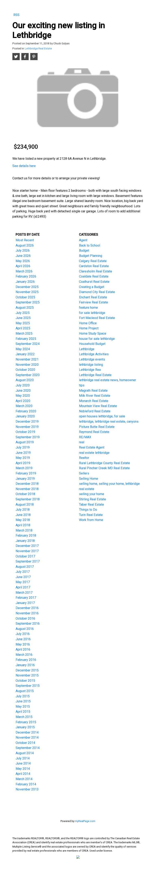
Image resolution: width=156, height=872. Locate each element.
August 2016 (25, 629)
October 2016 (25, 618)
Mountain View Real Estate (98, 406)
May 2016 (23, 644)
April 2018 (23, 525)
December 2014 (27, 732)
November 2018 (27, 489)
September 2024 (28, 344)
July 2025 (23, 313)
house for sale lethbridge (97, 339)
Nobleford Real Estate (94, 411)
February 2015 (26, 722)
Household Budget (92, 344)
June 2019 (23, 453)
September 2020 (28, 375)
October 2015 (25, 681)
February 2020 (26, 411)
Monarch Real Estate (93, 401)
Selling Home (88, 479)
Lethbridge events (92, 359)
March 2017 (24, 592)
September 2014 (28, 748)
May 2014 (23, 769)
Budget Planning (90, 256)
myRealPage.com (85, 821)
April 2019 (23, 463)
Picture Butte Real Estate (97, 427)
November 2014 (27, 737)
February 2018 (26, 535)
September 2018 (28, 499)
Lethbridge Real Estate (38, 48)
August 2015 (25, 691)
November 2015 (27, 675)
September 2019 (28, 437)
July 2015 (23, 696)
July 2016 (23, 634)
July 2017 (23, 572)
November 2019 (27, 427)
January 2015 (25, 727)
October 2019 (25, 432)
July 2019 (23, 447)
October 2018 (25, 494)
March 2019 (24, 468)
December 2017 (27, 546)
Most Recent (25, 240)
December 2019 (27, 421)
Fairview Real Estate (93, 302)
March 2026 (24, 271)
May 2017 (23, 582)
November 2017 (27, 551)
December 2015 (27, 670)
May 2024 (23, 349)
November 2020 (27, 365)
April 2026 (23, 266)
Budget (84, 250)
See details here (24, 166)
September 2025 (28, 302)
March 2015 (24, 717)
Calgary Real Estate (93, 261)
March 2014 (24, 779)
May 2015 (23, 706)
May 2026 (23, 261)
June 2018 (23, 515)
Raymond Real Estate (94, 432)
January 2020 (25, 416)
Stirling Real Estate (92, 499)
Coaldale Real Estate (93, 276)
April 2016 (23, 649)
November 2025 (27, 292)
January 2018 (25, 541)
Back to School (89, 245)
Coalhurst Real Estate (94, 282)
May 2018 (23, 520)
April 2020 (23, 401)
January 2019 (25, 479)
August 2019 (25, 442)
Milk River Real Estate (94, 396)
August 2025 (25, 307)
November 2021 (27, 359)
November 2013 (27, 789)
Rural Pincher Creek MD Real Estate (104, 468)
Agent (83, 240)
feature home (88, 307)
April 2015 (23, 712)
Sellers (84, 473)
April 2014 (23, 774)
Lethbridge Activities (94, 354)
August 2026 (25, 245)
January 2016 (25, 665)
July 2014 (23, 758)
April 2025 (23, 328)
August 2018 (25, 504)
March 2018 (24, 530)
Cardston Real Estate (94, 266)
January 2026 (25, 282)
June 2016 (23, 639)
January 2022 (25, 354)
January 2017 (25, 603)
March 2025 (24, 333)
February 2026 (26, 276)
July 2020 (23, 385)
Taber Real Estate (91, 504)
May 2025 (23, 323)
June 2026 (23, 256)
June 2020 (23, 390)
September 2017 (28, 561)
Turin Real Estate (91, 515)
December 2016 (27, 608)
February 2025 (26, 339)
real (81, 442)
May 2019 (23, 458)
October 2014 (25, 743)
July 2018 (23, 510)
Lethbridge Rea (90, 370)
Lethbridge (86, 349)
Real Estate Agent (91, 447)
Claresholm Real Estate (95, 271)
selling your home (91, 494)
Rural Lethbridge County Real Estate (104, 463)
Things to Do (88, 510)
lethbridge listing (91, 365)
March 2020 (24, 406)
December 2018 (27, 484)
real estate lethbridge (94, 453)
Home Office (88, 323)
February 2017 (26, 598)
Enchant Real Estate (93, 297)
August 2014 (25, 753)
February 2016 (26, 660)
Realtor (84, 458)
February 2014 (26, 784)
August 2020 (25, 380)
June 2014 (23, 763)
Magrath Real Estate (93, 390)
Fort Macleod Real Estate (97, 318)
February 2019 (26, 473)
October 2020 (25, 370)
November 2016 (27, 613)
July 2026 (23, 250)
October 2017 (25, 556)
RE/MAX (85, 437)
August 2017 (25, 567)
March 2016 (24, 655)
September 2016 (28, 623)
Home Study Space (92, 333)
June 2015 (23, 701)
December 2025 (27, 287)
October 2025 (25, 297)
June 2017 (23, 577)
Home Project (89, 328)
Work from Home (91, 520)
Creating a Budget (91, 287)
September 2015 (28, 686)
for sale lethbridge (92, 313)
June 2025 (23, 318)
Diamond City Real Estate (97, 292)
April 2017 (23, 587)
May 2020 (23, 396)
